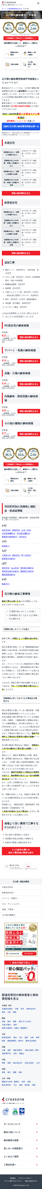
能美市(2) (16, 555)
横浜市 (9, 1028)
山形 (9, 1012)
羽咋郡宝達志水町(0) (10, 571)
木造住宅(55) (7, 887)
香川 (9, 1072)
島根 (9, 1063)
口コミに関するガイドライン (13, 1181)
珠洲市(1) (6, 546)
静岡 (9, 1041)
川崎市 (16, 1028)
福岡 (3, 1081)
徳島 (3, 1072)
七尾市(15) (6, 555)
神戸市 (8, 1053)
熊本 (3, 1085)
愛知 (27, 1041)
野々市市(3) (26, 555)
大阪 (26, 1050)
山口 (38, 1063)
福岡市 (16, 1081)
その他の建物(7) (8, 915)
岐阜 (3, 1041)
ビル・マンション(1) (10, 903)
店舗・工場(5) (8, 909)
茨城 (3, 1021)
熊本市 (8, 1085)
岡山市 (19, 1063)
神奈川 (4, 1028)
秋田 (3, 1012)
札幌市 (9, 1009)
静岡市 (13, 1041)
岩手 (22, 1009)
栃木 (9, 1021)
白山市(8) (15, 568)
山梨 (32, 1037)
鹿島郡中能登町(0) (9, 536)
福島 (14, 1012)
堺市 (36, 1050)
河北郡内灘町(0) (23, 533)
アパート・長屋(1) (9, 898)
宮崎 (20, 1085)
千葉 (3, 1025)
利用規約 (13, 1178)
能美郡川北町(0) (8, 558)
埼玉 (20, 1021)
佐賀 (23, 1081)
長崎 (29, 1081)
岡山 (14, 1063)
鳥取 (3, 1063)
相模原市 (23, 1028)
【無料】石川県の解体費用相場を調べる (21, 126)
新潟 (3, 1037)
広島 (26, 1063)
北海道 (4, 1009)
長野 (37, 1037)
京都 (14, 1050)
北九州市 (9, 1081)
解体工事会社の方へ (31, 1181)
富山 (15, 1037)
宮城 (28, 1009)
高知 (20, 1072)
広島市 (31, 1063)
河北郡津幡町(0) (8, 533)
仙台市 (32, 1009)
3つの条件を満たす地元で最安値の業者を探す (21, 851)
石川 (20, 1037)
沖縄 (33, 1085)
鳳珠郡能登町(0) (8, 574)
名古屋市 (33, 1041)
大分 (15, 1085)
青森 (16, 1009)
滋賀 (9, 1050)
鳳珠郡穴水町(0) (27, 571)
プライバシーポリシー (25, 1178)
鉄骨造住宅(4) (8, 892)
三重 (3, 1050)
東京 (15, 1025)
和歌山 (21, 1053)
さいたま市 (27, 1021)
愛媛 (14, 1072)
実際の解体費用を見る (21, 193)
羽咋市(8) (6, 568)
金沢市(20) (6, 530)
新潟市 (8, 1037)
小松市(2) (22, 536)
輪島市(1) (6, 583)
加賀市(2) (16, 530)
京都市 (19, 1050)
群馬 (14, 1021)
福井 (26, 1037)
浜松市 (20, 1041)
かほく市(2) (26, 530)
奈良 (15, 1053)
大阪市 (31, 1050)
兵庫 (3, 1053)
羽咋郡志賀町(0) (27, 568)
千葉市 (8, 1025)
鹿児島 (27, 1085)
